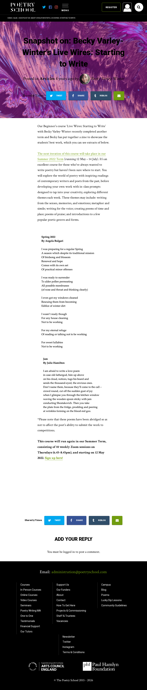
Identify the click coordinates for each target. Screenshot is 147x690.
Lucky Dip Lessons (111, 600)
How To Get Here (65, 605)
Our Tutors (26, 631)
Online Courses (28, 595)
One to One (26, 615)
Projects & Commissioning (71, 610)
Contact (60, 600)
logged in (69, 552)
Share (80, 96)
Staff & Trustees (65, 615)
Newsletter (69, 636)
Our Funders (63, 589)
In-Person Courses (30, 589)
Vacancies (62, 621)
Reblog (103, 96)
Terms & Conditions (74, 652)
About (59, 595)
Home (9, 18)
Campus (106, 584)
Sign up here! (54, 458)
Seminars (25, 605)
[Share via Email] (119, 95)
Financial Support (30, 626)
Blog (15, 18)
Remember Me (98, 53)
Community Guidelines (114, 605)
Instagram (68, 647)
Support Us (62, 584)
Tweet (59, 96)
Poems (105, 595)
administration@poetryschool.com (79, 572)
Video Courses (28, 600)
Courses (25, 584)
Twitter (67, 641)
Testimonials (27, 621)
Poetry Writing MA (30, 610)
